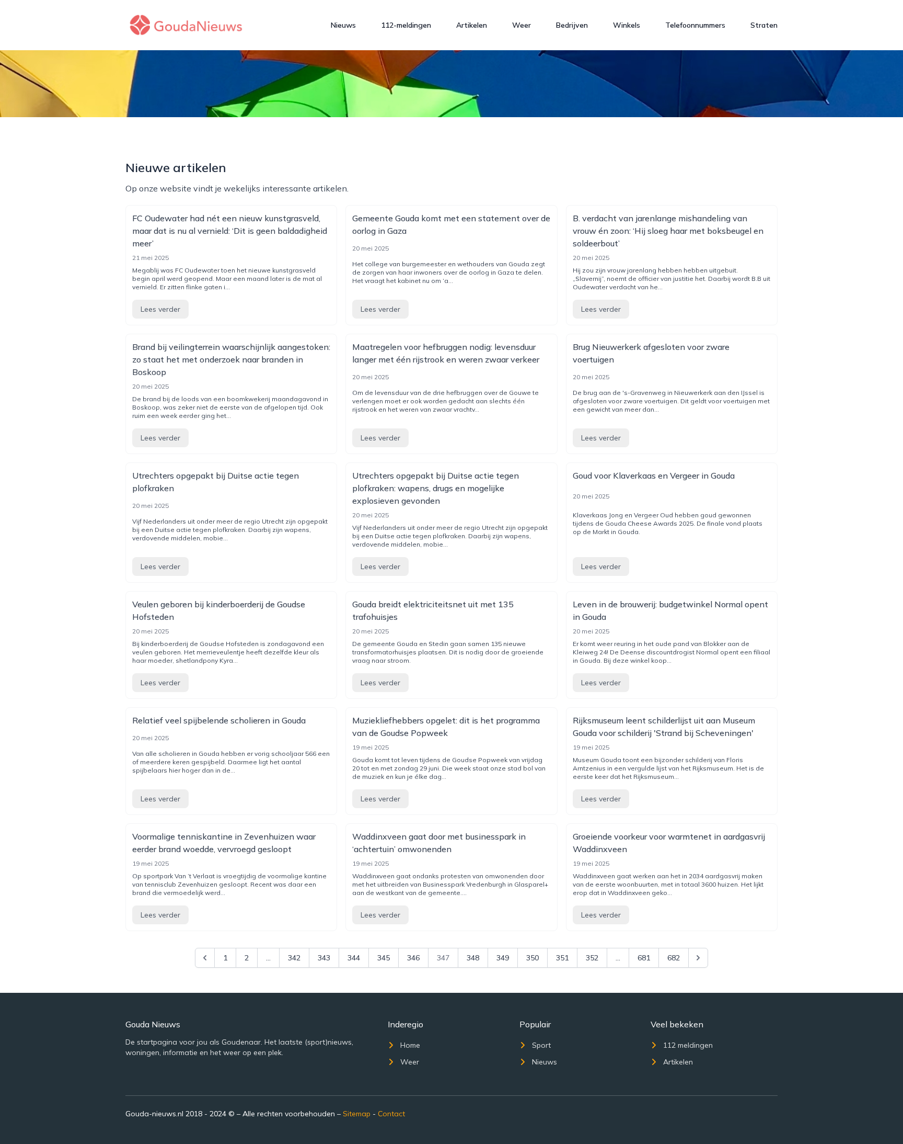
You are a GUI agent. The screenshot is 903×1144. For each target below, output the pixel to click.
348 (473, 957)
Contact (391, 1113)
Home (410, 1045)
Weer (521, 25)
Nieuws (343, 25)
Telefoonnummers (695, 25)
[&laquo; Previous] (205, 958)
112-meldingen (406, 25)
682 (673, 957)
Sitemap (357, 1113)
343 (324, 957)
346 (413, 957)
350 (532, 957)
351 (562, 957)
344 (354, 957)
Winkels (626, 25)
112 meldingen (688, 1045)
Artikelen (471, 25)
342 (294, 957)
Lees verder (160, 309)
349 (502, 957)
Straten (764, 25)
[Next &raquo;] (698, 958)
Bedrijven (572, 25)
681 (644, 957)
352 (592, 957)
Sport (541, 1045)
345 (383, 957)
